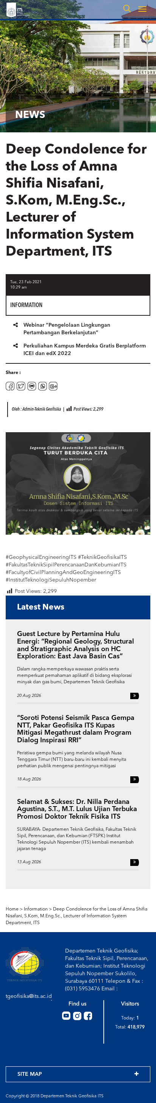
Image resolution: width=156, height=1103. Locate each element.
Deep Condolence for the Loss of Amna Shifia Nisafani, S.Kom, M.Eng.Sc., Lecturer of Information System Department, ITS (76, 916)
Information (36, 909)
